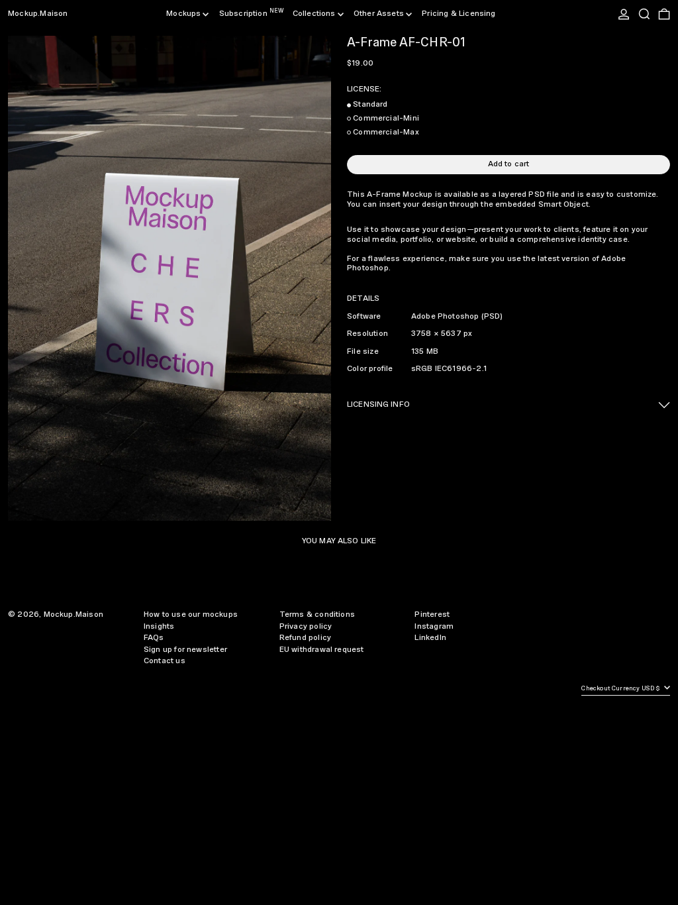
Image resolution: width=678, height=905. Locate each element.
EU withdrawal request (321, 649)
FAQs (154, 637)
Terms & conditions (317, 614)
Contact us (164, 661)
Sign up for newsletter (185, 649)
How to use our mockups (191, 614)
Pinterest (432, 614)
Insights (159, 626)
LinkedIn (430, 637)
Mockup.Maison (38, 13)
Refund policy (305, 637)
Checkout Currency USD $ (621, 689)
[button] (644, 14)
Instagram (434, 626)
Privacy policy (305, 626)
